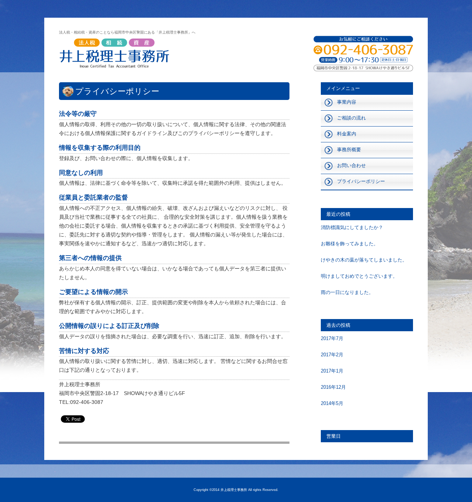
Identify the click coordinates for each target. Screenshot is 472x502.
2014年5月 (332, 403)
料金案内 (346, 133)
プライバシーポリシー (361, 181)
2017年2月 (332, 354)
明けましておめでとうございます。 (359, 276)
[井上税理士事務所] (114, 54)
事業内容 (346, 102)
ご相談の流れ (351, 118)
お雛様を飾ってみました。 (349, 243)
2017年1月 (332, 371)
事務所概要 (349, 149)
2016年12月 (333, 387)
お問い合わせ (351, 165)
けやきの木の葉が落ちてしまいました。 (364, 260)
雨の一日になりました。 (347, 292)
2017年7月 (332, 338)
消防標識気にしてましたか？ (352, 227)
